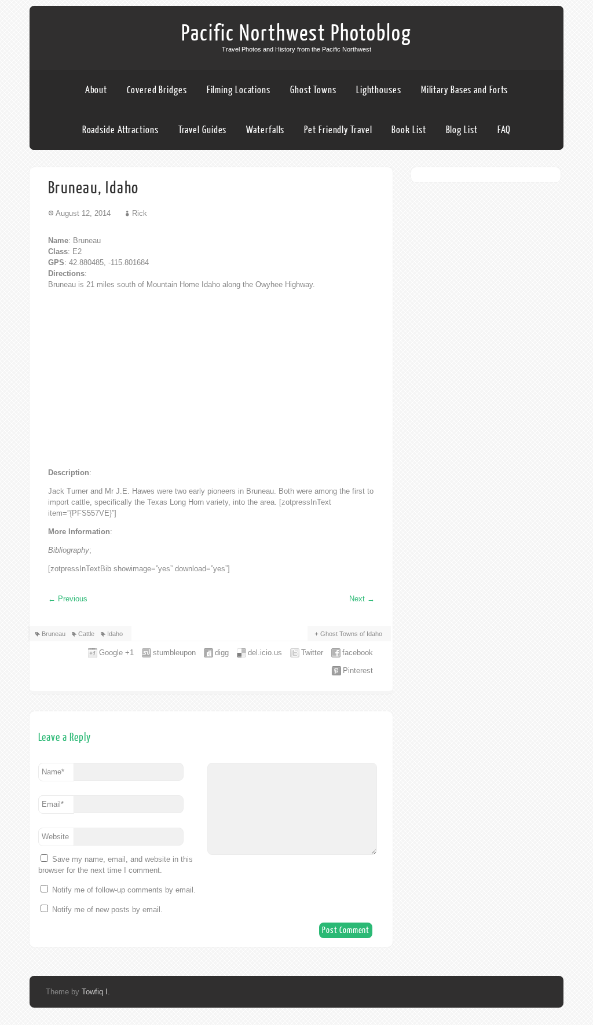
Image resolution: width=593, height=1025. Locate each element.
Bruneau (53, 633)
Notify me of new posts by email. (107, 909)
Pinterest (358, 670)
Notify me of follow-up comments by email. (124, 890)
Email (53, 804)
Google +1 (116, 652)
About (96, 90)
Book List (408, 129)
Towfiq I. (96, 991)
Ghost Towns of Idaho (351, 633)
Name (53, 771)
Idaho (115, 633)
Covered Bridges (157, 90)
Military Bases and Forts (464, 90)
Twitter (312, 652)
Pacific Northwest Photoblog (296, 33)
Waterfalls (265, 129)
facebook (357, 652)
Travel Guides (202, 129)
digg (222, 652)
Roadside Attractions (120, 129)
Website (55, 836)
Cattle (86, 633)
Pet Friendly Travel (338, 129)
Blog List (462, 129)
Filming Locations (238, 90)
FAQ (504, 129)
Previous (67, 598)
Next (362, 598)
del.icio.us (265, 652)
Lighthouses (378, 90)
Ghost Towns (313, 90)
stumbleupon (174, 652)
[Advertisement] (211, 378)
